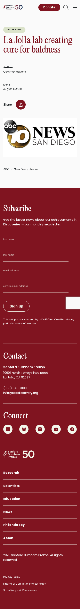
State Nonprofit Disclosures (20, 590)
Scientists (11, 486)
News (7, 512)
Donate (49, 7)
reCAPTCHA (46, 319)
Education (11, 499)
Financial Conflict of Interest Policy (24, 583)
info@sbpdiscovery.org (20, 393)
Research (11, 473)
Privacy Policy (11, 577)
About (8, 538)
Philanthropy (14, 525)
